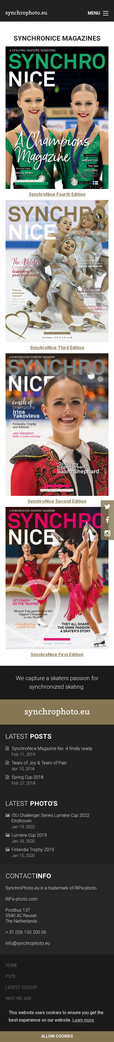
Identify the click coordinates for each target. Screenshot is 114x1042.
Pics (10, 976)
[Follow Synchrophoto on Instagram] (107, 533)
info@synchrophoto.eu (28, 943)
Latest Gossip (21, 987)
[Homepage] (33, 13)
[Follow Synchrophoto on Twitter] (107, 507)
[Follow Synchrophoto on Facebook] (107, 520)
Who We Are (19, 998)
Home (11, 965)
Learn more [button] (83, 1020)
